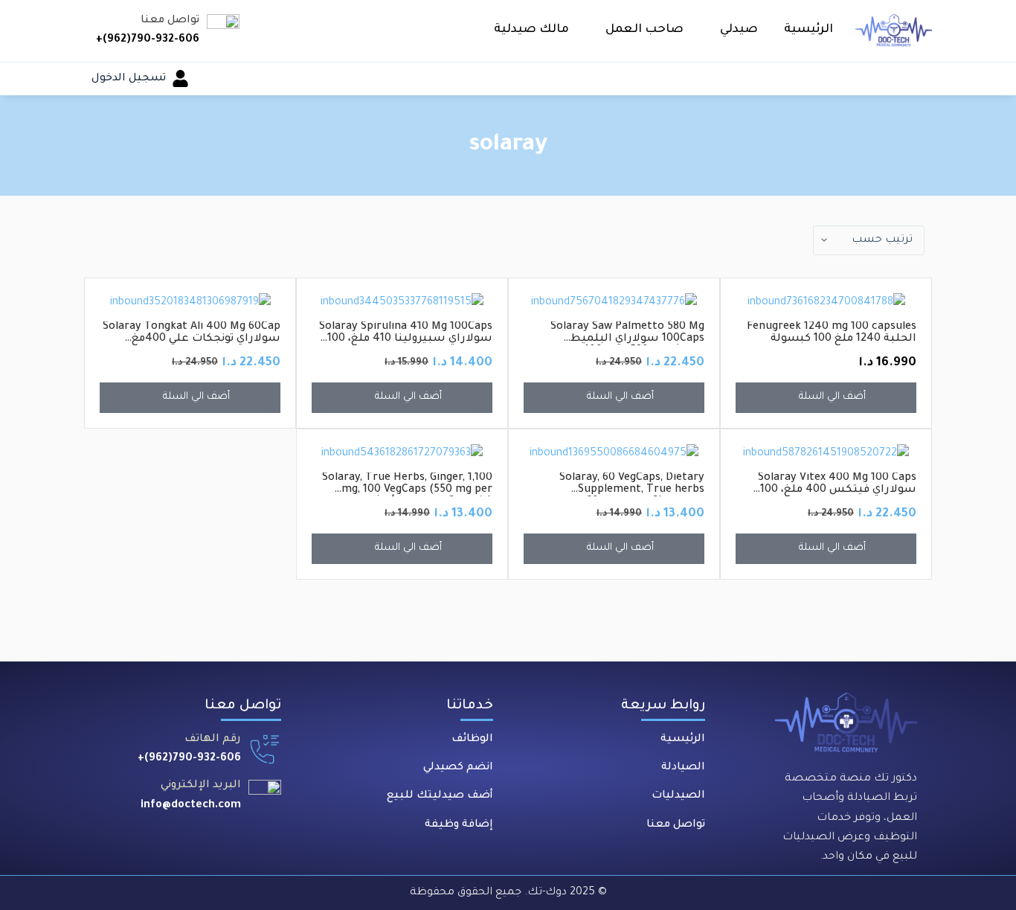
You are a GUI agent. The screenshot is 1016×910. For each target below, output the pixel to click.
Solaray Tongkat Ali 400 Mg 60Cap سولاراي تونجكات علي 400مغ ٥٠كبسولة (191, 339)
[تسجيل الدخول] (180, 78)
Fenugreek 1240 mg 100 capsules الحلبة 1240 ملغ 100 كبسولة (831, 333)
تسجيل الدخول (128, 79)
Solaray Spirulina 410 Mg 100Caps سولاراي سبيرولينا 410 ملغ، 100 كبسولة (405, 339)
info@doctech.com (191, 806)
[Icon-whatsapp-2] (162, 833)
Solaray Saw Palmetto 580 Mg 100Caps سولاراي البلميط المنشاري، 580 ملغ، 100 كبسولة (622, 339)
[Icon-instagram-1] (213, 833)
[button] (734, 29)
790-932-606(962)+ (147, 40)
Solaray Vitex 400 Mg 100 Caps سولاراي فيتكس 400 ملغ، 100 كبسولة (837, 490)
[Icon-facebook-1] (263, 833)
